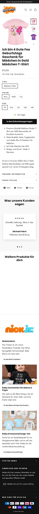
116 (18, 107)
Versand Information (13, 174)
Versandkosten (19, 74)
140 (32, 107)
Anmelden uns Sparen (14, 468)
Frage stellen (9, 180)
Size (4, 103)
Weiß (14, 96)
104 (11, 107)
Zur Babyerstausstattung (13, 452)
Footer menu (9, 461)
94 (5, 107)
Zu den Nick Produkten (12, 359)
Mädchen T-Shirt (10, 86)
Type (4, 82)
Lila (21, 96)
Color (5, 92)
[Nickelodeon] (19, 328)
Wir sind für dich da (14, 497)
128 (25, 107)
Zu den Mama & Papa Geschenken (16, 405)
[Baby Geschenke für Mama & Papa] (19, 374)
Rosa (5, 96)
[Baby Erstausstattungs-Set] (19, 420)
